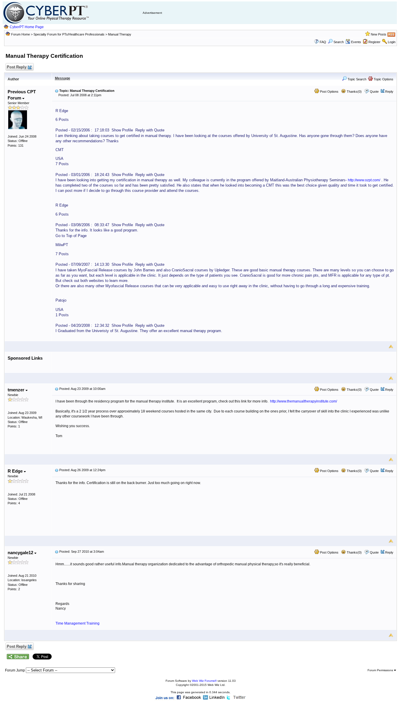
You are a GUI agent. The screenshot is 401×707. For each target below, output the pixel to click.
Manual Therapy (119, 34)
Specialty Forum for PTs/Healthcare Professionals (69, 34)
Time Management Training (77, 623)
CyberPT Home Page (27, 27)
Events (356, 42)
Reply (389, 91)
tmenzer (17, 389)
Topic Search (356, 79)
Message (62, 78)
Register (374, 42)
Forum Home (20, 34)
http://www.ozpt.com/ (364, 180)
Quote (374, 91)
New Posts (378, 34)
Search (338, 42)
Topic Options (383, 79)
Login (391, 42)
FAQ (323, 42)
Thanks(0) (354, 91)
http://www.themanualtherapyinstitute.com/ (303, 401)
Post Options (328, 91)
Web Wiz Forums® (204, 680)
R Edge (16, 470)
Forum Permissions (381, 670)
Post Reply (17, 67)
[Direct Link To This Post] (56, 90)
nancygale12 (21, 552)
